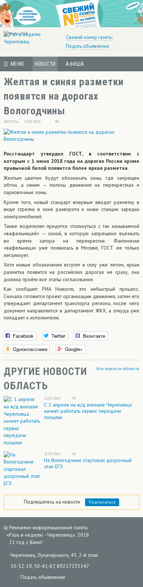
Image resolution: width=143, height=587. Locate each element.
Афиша (75, 64)
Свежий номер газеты (89, 37)
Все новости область (117, 368)
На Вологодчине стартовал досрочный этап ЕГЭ (88, 463)
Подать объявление (87, 46)
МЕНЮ (18, 64)
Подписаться (102, 502)
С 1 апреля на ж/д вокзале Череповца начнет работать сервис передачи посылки (88, 410)
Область (11, 121)
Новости (45, 64)
